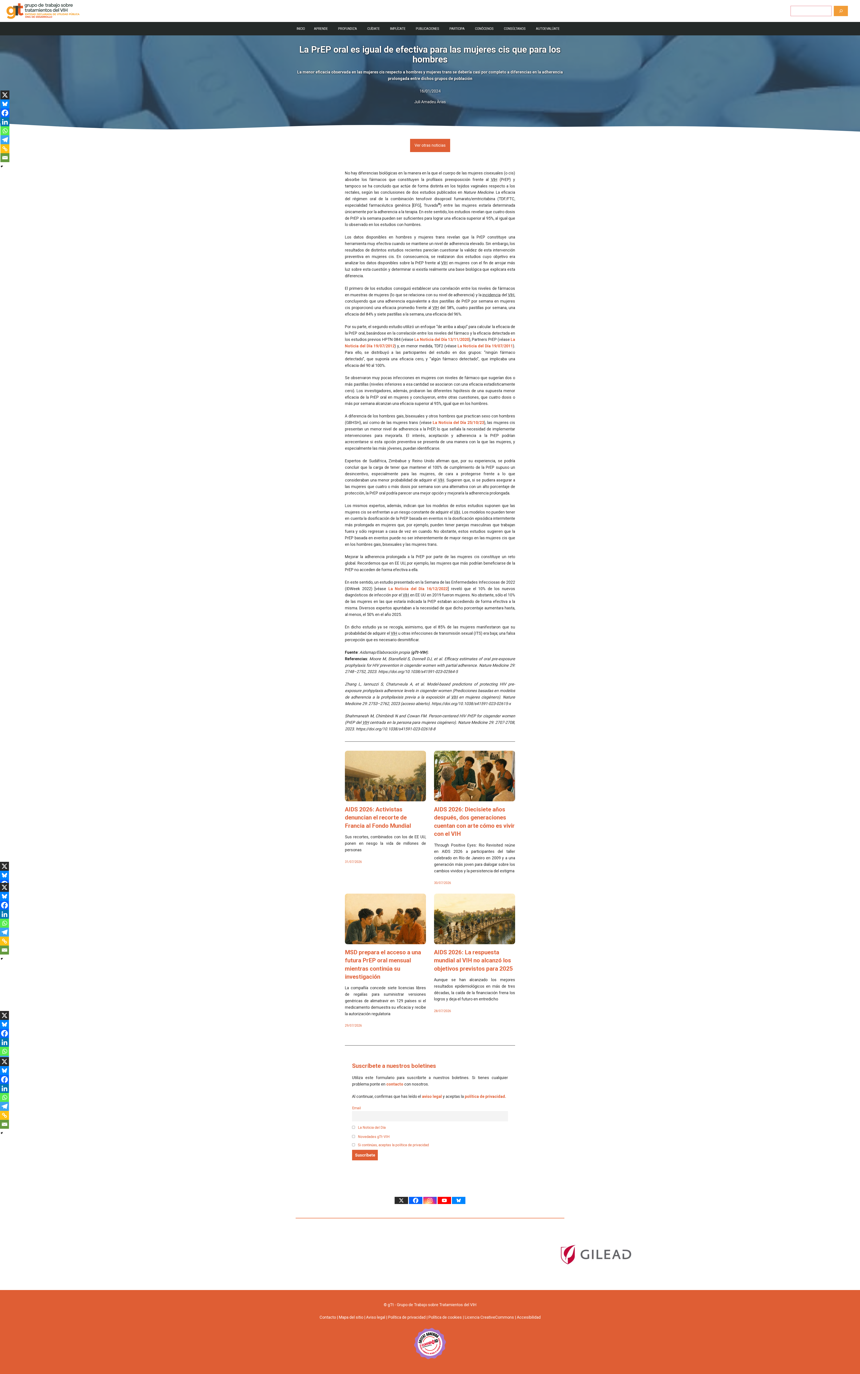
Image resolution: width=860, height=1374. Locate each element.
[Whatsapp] (4, 130)
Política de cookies (445, 1317)
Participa (457, 28)
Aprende (321, 28)
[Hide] (2, 166)
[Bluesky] (4, 103)
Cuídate (373, 28)
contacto (394, 1084)
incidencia (491, 294)
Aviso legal (375, 1317)
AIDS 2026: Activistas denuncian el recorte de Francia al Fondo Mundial (378, 817)
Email (356, 1108)
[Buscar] (841, 11)
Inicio (301, 28)
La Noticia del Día (371, 1127)
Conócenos (484, 28)
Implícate (398, 28)
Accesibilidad (529, 1317)
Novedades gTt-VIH (373, 1137)
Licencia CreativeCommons (489, 1317)
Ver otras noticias (430, 145)
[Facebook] (4, 112)
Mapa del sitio (351, 1317)
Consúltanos (515, 28)
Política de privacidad (407, 1317)
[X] (4, 94)
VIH (494, 179)
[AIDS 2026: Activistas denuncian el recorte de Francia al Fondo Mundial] (385, 798)
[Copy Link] (4, 148)
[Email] (4, 157)
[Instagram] (430, 1200)
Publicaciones (427, 28)
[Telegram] (4, 139)
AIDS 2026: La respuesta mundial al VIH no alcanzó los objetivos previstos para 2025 (473, 960)
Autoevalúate (548, 28)
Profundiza (347, 28)
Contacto (328, 1317)
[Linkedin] (4, 121)
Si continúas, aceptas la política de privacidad (393, 1145)
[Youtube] (444, 1200)
